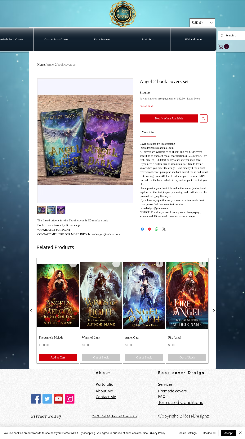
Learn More (193, 98)
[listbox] (202, 22)
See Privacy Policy (154, 433)
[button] (202, 22)
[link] (224, 46)
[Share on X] (164, 229)
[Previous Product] (31, 310)
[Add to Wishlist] (204, 118)
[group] (122, 310)
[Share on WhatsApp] (156, 229)
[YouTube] (58, 399)
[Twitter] (47, 399)
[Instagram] (69, 399)
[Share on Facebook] (142, 229)
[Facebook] (36, 399)
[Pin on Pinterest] (149, 229)
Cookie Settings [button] (187, 433)
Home (41, 64)
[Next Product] (214, 310)
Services (165, 384)
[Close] (240, 433)
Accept (228, 433)
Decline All (209, 433)
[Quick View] (58, 295)
